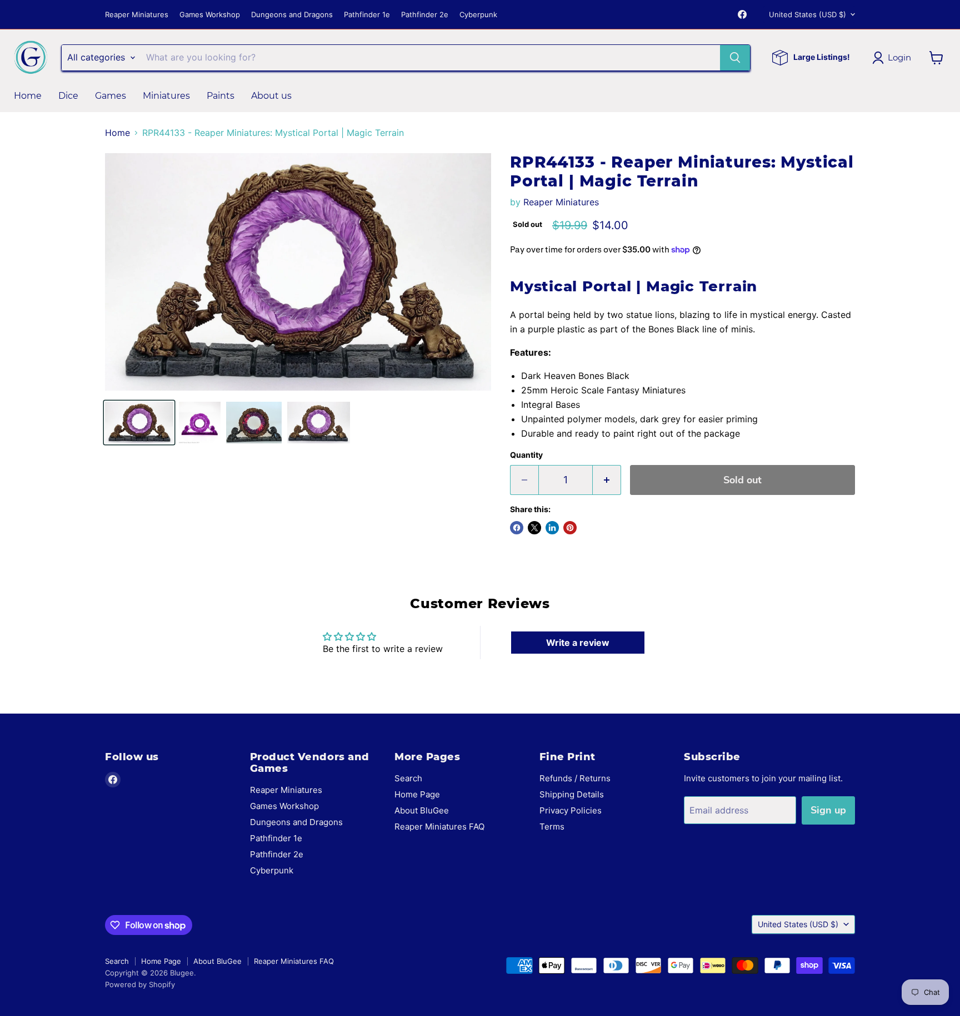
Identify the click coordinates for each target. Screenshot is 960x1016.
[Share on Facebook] (516, 527)
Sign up (828, 810)
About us (271, 95)
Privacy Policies (570, 810)
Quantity (526, 455)
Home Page (417, 794)
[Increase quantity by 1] (607, 480)
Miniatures (166, 95)
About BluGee (421, 810)
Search (408, 778)
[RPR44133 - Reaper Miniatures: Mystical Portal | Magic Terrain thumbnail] (139, 422)
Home (28, 95)
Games (110, 95)
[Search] (735, 57)
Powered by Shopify (140, 984)
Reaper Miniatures (136, 15)
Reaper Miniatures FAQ (439, 826)
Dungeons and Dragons (292, 15)
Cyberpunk (478, 15)
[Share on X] (534, 527)
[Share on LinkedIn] (552, 527)
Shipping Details (571, 794)
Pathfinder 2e (424, 15)
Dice (68, 95)
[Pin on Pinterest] (570, 527)
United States (807, 14)
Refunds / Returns (575, 778)
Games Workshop (209, 15)
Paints (220, 95)
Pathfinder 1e (367, 15)
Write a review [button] (577, 642)
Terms (551, 826)
